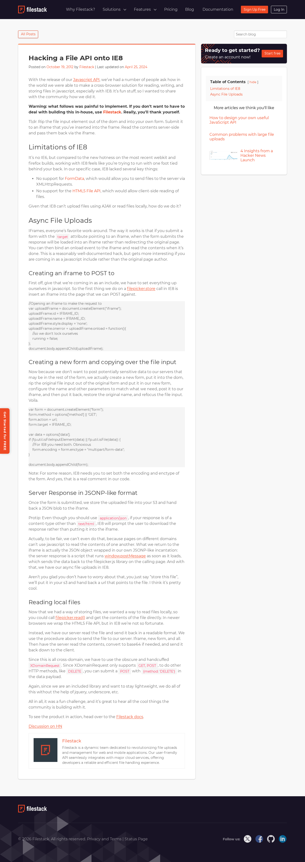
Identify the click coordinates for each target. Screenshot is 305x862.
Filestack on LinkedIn (283, 839)
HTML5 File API (86, 191)
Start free (272, 53)
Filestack (86, 67)
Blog (189, 9)
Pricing (171, 9)
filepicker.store (141, 288)
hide (252, 82)
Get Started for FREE (5, 431)
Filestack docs (129, 717)
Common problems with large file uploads (241, 136)
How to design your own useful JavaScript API (239, 120)
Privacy (94, 839)
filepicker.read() (70, 617)
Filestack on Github (271, 839)
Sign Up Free (254, 9)
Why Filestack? (80, 9)
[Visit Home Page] (32, 811)
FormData (74, 178)
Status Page (136, 839)
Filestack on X (248, 839)
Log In (279, 9)
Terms (116, 839)
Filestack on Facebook (259, 839)
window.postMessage (125, 556)
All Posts (28, 34)
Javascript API (86, 79)
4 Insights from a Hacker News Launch (256, 155)
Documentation (218, 9)
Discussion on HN (45, 726)
